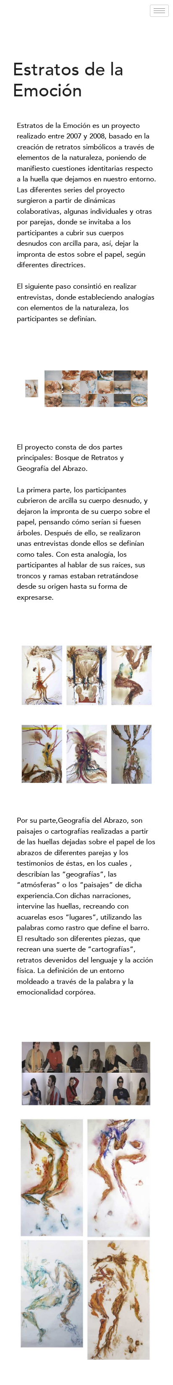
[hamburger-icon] (159, 11)
